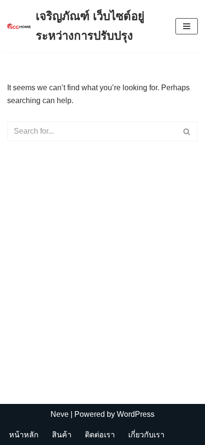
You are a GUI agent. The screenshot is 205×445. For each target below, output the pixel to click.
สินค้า (62, 435)
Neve (60, 414)
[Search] (187, 131)
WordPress (135, 414)
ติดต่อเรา (100, 435)
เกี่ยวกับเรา (146, 435)
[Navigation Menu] (186, 26)
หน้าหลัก (24, 435)
